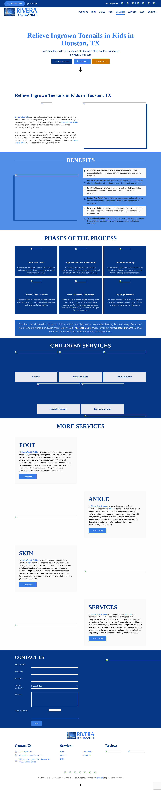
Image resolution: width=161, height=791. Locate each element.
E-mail (19, 671)
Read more (29, 476)
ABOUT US (83, 12)
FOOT (27, 445)
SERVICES (103, 607)
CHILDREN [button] (120, 12)
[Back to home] (20, 11)
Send (36, 723)
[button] (80, 785)
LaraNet (99, 778)
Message (18, 694)
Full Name (20, 664)
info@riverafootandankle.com (31, 755)
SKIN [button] (110, 12)
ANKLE (99, 499)
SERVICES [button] (132, 12)
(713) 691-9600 (16, 4)
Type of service (19, 686)
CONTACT (152, 12)
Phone (19, 678)
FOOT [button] (93, 12)
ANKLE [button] (102, 12)
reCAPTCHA (21, 711)
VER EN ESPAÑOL (111, 4)
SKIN (26, 553)
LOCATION (33, 4)
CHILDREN (87, 751)
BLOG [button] (142, 12)
